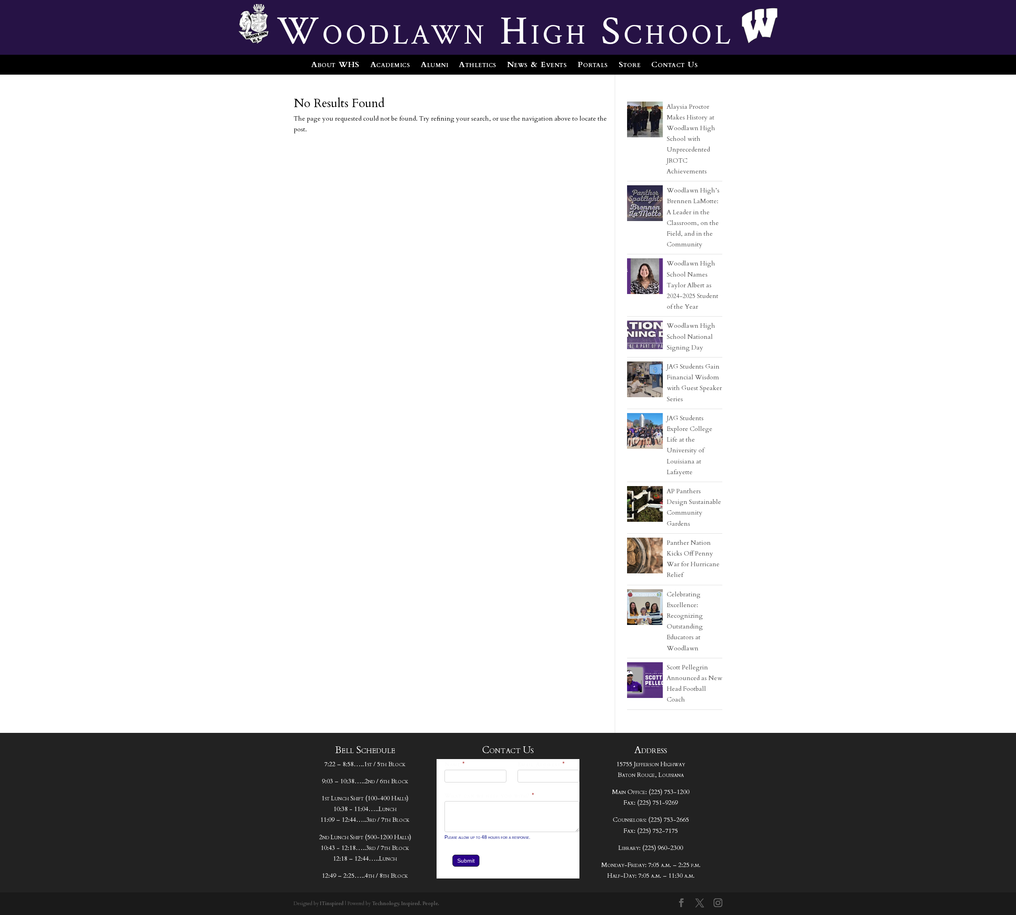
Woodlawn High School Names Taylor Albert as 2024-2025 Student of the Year (692, 285)
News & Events (537, 64)
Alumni (434, 64)
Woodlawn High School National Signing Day (691, 336)
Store (630, 64)
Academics (390, 64)
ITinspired (332, 903)
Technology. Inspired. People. (405, 903)
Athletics (477, 64)
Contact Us (674, 64)
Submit (466, 860)
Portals (592, 64)
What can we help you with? (489, 796)
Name (454, 764)
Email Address (541, 764)
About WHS (335, 64)
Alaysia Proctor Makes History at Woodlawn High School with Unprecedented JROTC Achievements (691, 139)
